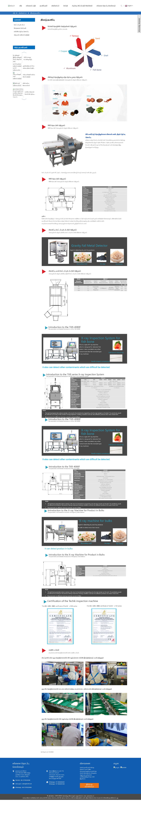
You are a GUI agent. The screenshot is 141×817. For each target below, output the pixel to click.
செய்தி (65, 6)
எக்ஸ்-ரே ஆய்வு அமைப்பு (63, 798)
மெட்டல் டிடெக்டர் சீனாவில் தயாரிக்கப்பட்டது (106, 798)
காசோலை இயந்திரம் (76, 798)
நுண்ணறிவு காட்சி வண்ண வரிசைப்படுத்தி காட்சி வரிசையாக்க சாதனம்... (29, 67)
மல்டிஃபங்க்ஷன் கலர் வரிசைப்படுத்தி (29, 75)
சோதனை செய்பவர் (20, 28)
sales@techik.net (23, 783)
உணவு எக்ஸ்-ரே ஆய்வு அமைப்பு (47, 798)
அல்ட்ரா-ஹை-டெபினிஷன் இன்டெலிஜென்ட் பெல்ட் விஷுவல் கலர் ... (29, 58)
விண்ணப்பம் (55, 6)
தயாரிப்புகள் (43, 6)
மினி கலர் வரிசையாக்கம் (26, 84)
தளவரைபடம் (90, 796)
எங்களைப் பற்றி (31, 6)
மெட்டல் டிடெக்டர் (19, 25)
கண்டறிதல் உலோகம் (88, 798)
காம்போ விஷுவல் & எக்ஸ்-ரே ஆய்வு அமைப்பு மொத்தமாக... (29, 93)
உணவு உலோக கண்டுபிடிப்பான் (31, 798)
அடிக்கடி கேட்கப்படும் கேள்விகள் (82, 6)
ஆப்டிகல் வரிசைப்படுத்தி (21, 35)
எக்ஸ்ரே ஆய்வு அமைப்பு (21, 31)
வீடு (20, 6)
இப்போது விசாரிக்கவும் (89, 785)
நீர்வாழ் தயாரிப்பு (35, 13)
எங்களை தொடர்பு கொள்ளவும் (106, 6)
